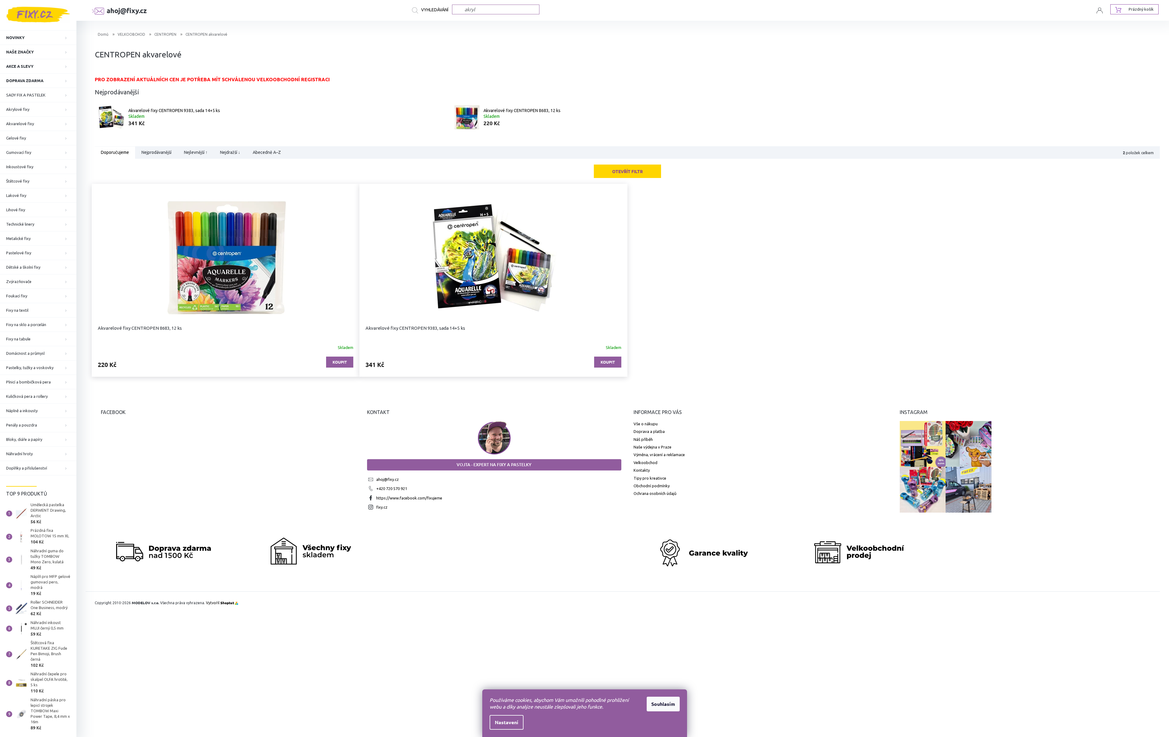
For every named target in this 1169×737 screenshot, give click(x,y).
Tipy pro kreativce (650, 478)
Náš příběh (643, 439)
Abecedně (267, 153)
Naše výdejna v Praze (652, 447)
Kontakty (642, 470)
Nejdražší (230, 153)
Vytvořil (220, 603)
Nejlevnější (196, 153)
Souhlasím (663, 704)
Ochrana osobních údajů (655, 493)
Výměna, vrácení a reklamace (659, 454)
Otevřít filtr (627, 171)
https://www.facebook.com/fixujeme (409, 498)
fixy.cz (382, 507)
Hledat (432, 10)
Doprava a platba (649, 431)
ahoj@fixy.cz (387, 479)
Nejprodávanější (156, 153)
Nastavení (506, 722)
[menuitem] (38, 38)
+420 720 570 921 (391, 488)
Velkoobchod (645, 462)
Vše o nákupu (646, 424)
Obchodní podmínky (652, 486)
